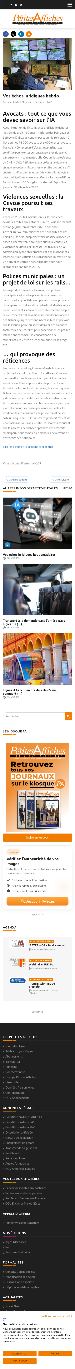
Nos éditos (12, 1306)
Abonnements (14, 1056)
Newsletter (13, 1061)
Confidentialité (15, 1092)
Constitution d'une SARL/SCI (23, 1117)
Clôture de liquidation (19, 1137)
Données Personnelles (19, 1087)
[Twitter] (6, 5)
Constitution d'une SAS (20, 1122)
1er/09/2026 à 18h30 (42, 941)
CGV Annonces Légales (20, 1168)
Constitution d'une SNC (20, 1127)
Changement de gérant (19, 1142)
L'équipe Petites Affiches (21, 1077)
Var (7, 1247)
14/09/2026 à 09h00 (42, 979)
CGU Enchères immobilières (22, 1203)
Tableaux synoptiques (19, 1051)
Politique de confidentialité (56, 1316)
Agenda (9, 927)
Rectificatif (12, 1153)
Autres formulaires (17, 1163)
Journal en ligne (15, 1046)
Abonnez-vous (40, 837)
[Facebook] (11, 5)
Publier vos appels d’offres (22, 1222)
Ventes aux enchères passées (23, 1193)
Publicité (11, 1066)
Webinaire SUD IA (41, 964)
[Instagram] (20, 5)
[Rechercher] (68, 716)
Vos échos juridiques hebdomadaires (29, 554)
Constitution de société (20, 1271)
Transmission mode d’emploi (42, 985)
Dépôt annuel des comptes (22, 1287)
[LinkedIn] (15, 5)
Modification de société (20, 1276)
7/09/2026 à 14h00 (41, 960)
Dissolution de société (19, 1282)
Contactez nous (15, 1072)
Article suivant (60, 479)
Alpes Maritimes (15, 1242)
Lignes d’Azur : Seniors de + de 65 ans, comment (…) (30, 691)
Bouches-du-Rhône (17, 1252)
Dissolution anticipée (19, 1132)
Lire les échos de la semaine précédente (28, 446)
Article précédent (16, 479)
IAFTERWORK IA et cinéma (47, 945)
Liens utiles (12, 1082)
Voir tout (67, 487)
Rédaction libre (15, 1158)
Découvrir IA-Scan (39, 901)
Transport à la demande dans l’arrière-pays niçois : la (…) (34, 622)
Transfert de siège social (21, 1148)
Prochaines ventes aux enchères (25, 1188)
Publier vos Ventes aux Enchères (26, 1198)
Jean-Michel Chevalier (20, 102)
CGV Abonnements (17, 1097)
